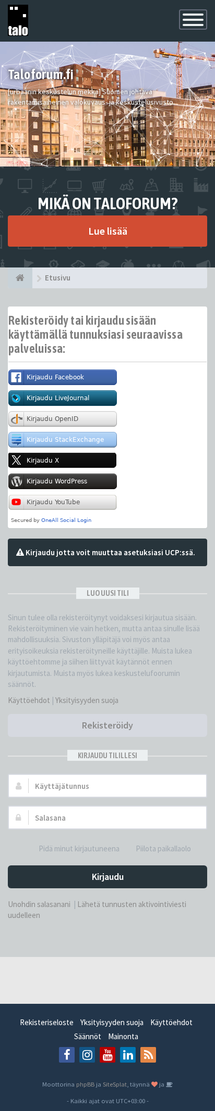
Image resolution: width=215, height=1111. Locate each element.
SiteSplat (115, 1084)
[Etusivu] (20, 277)
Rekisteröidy (107, 725)
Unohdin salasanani (39, 904)
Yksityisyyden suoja (86, 700)
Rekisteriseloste (47, 1022)
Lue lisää (107, 230)
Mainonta (123, 1036)
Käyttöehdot (29, 700)
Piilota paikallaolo (163, 848)
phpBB (85, 1084)
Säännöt (87, 1036)
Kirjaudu (108, 877)
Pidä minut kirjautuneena (79, 848)
